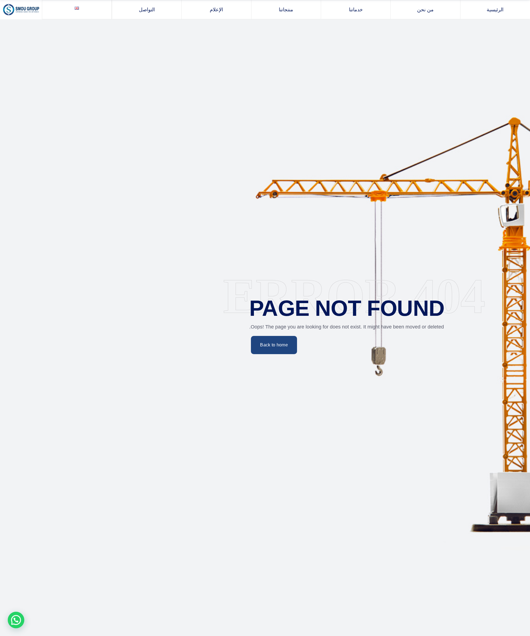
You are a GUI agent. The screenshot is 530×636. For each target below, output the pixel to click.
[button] (16, 620)
